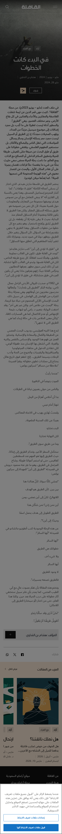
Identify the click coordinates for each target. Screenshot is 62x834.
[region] (31, 809)
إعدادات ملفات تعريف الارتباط (30, 817)
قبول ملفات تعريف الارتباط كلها (31, 827)
